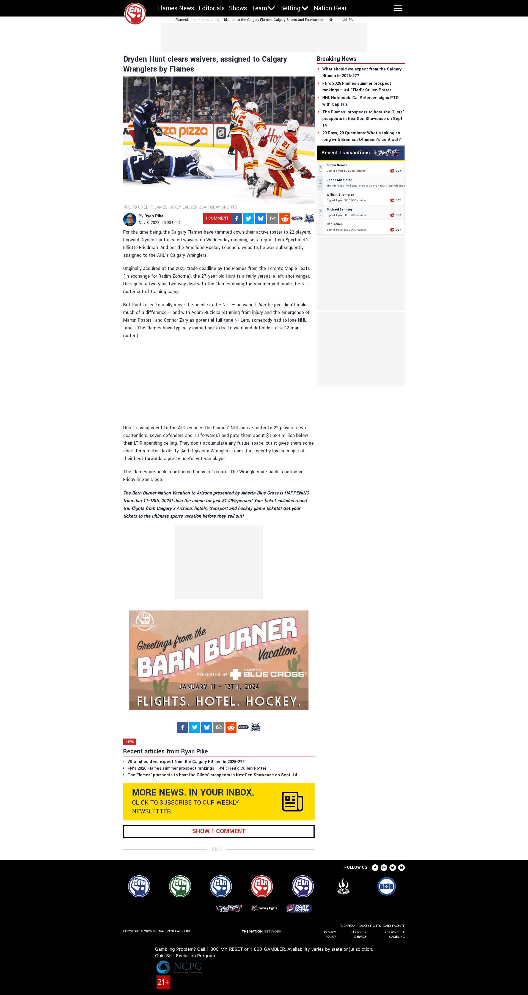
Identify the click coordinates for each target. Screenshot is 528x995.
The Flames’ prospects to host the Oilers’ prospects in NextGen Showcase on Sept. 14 (363, 118)
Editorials (212, 8)
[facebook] (236, 218)
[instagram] (384, 867)
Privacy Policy (330, 934)
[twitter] (248, 218)
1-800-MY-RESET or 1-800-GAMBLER (246, 949)
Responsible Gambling (395, 934)
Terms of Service (358, 934)
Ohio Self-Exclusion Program (185, 955)
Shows (238, 8)
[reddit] (284, 218)
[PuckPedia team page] (309, 218)
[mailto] (272, 218)
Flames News (175, 8)
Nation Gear (330, 8)
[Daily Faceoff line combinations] (297, 218)
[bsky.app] (260, 218)
